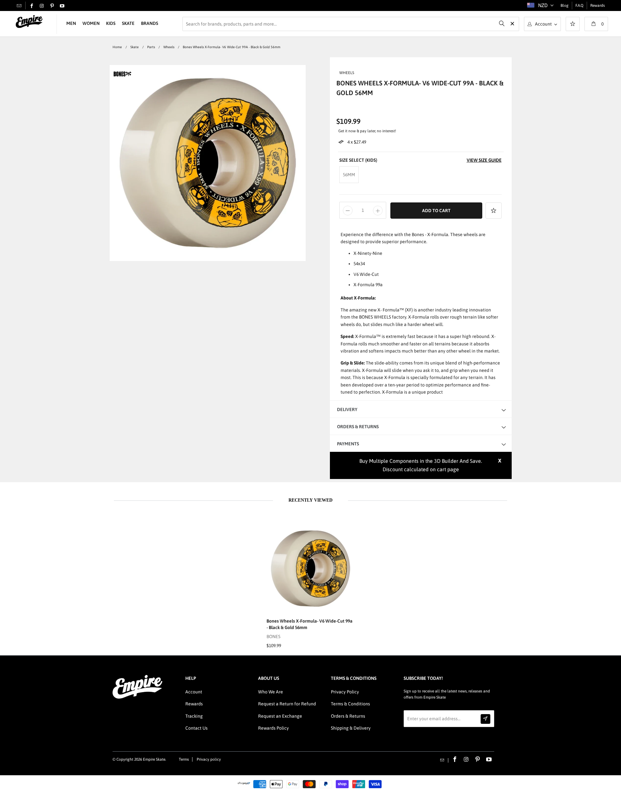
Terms (184, 759)
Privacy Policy (345, 691)
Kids (110, 23)
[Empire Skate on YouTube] (62, 6)
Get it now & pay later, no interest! (367, 131)
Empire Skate (154, 759)
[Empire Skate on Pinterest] (52, 6)
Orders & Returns (348, 716)
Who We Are (270, 691)
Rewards (597, 5)
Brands (149, 23)
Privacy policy (209, 759)
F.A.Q (579, 5)
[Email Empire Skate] (19, 5)
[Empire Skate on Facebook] (32, 6)
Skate (128, 23)
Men (71, 23)
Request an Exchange (280, 716)
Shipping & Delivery (351, 728)
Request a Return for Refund (287, 703)
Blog (565, 5)
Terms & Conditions (350, 703)
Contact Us (196, 728)
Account (193, 691)
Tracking (194, 716)
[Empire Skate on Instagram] (42, 6)
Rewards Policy (273, 728)
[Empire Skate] (29, 21)
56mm (349, 174)
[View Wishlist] (572, 24)
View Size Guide (484, 160)
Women (91, 23)
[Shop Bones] (122, 76)
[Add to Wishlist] (493, 210)
